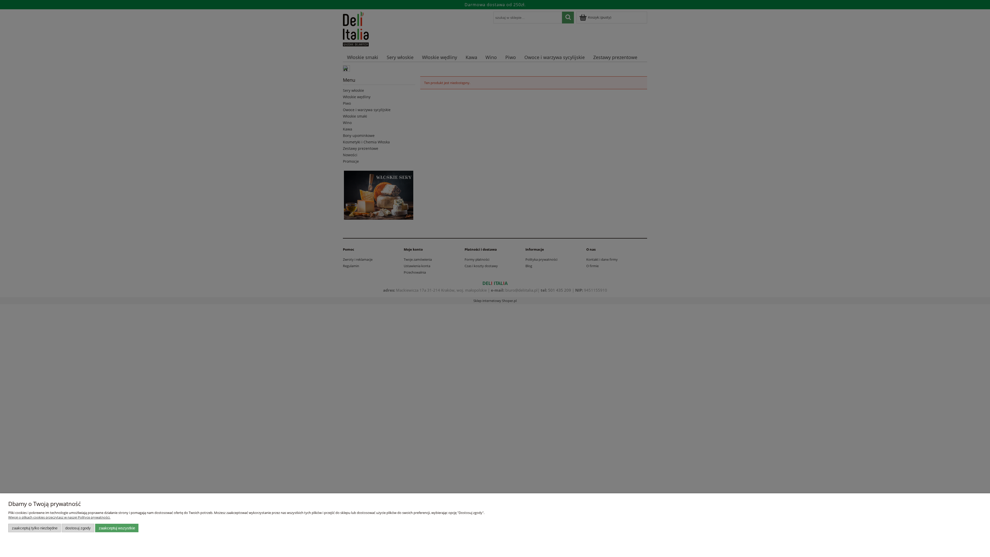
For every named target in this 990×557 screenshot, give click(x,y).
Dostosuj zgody (78, 528)
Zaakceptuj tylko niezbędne (34, 528)
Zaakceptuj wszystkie (117, 528)
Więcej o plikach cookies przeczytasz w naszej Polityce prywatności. (59, 517)
